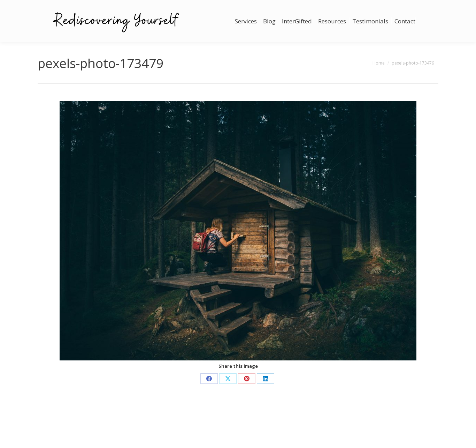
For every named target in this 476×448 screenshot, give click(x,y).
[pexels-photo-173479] (238, 230)
